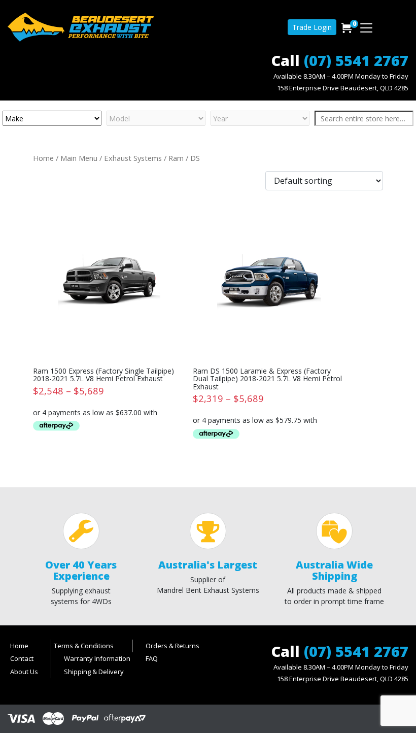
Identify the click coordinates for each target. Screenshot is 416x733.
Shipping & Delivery (94, 671)
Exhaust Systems (133, 158)
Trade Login (312, 27)
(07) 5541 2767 (356, 60)
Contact (21, 658)
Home (43, 158)
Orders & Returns (172, 645)
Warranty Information (97, 658)
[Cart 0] (346, 28)
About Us (24, 671)
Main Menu (78, 158)
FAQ (152, 658)
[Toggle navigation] (366, 28)
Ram (176, 158)
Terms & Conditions (84, 645)
